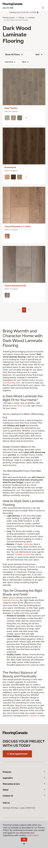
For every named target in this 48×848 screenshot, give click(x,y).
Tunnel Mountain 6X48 (15, 286)
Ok (24, 839)
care (18, 490)
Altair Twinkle (10, 108)
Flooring (21, 17)
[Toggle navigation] (43, 8)
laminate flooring (17, 406)
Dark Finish (9, 62)
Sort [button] (38, 54)
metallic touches (23, 554)
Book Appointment (18, 754)
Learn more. (33, 835)
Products (7, 772)
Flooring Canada (9, 17)
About (5, 790)
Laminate (31, 17)
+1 (26, 177)
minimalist (28, 544)
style (5, 455)
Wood (24, 62)
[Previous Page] (19, 309)
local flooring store (12, 383)
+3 (26, 118)
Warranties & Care (11, 784)
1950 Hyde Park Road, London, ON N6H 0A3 (19, 808)
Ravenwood (10, 167)
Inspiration (8, 778)
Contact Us (8, 796)
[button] (15, 62)
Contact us (34, 715)
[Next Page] (29, 309)
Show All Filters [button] (12, 54)
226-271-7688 (8, 8)
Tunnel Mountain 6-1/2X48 (17, 226)
